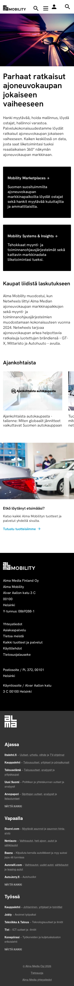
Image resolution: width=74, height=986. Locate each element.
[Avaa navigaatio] (45, 8)
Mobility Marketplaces (27, 178)
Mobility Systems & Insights (31, 236)
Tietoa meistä (13, 636)
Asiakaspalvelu (14, 630)
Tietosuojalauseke (17, 654)
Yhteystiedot (12, 624)
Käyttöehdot (12, 648)
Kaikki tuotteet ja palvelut (23, 642)
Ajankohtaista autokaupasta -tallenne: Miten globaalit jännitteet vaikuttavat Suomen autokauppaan (32, 421)
